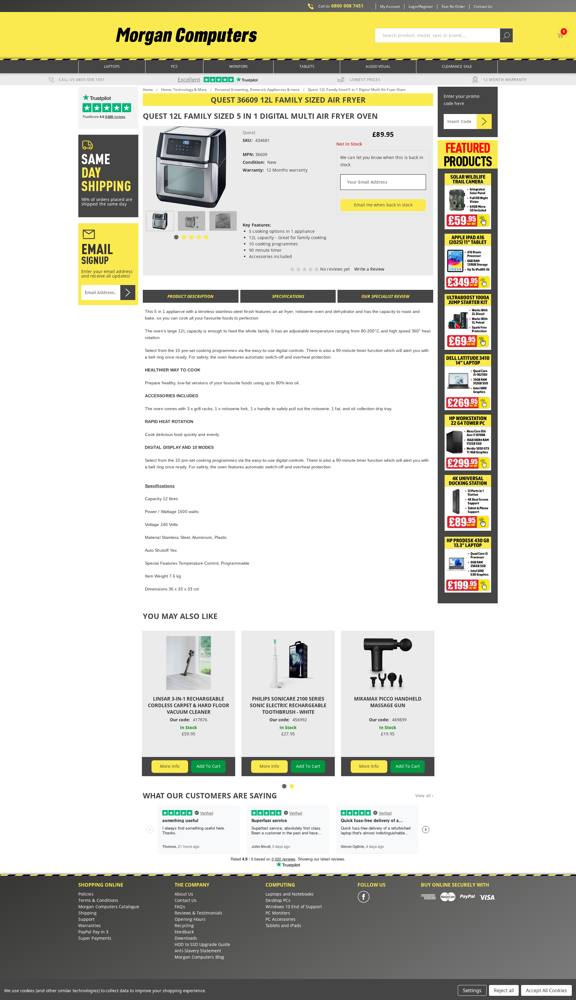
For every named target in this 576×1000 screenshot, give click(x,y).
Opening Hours (190, 919)
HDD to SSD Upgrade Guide (202, 944)
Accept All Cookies (546, 990)
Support (86, 919)
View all (424, 795)
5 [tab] (206, 237)
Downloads (186, 938)
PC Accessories (281, 919)
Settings (472, 990)
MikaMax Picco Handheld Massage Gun (388, 702)
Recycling (184, 925)
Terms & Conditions (98, 900)
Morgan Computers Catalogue (108, 906)
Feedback (184, 932)
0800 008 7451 (341, 6)
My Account (390, 6)
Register (426, 6)
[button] (468, 201)
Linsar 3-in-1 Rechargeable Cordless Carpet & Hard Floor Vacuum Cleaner (188, 705)
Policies (86, 894)
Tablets (307, 66)
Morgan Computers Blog (199, 957)
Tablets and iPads (283, 925)
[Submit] (484, 121)
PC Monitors (278, 913)
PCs (174, 66)
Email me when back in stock (383, 205)
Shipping (87, 913)
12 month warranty (505, 79)
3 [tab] (191, 237)
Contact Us (483, 6)
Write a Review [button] (369, 269)
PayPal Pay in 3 (93, 932)
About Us (184, 894)
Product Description (190, 296)
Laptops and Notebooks (290, 894)
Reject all (504, 990)
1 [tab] (176, 237)
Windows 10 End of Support (294, 906)
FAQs (180, 906)
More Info (170, 766)
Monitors (238, 66)
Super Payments (94, 938)
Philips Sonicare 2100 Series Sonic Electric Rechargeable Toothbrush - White (288, 705)
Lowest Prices (365, 79)
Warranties (89, 925)
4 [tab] (198, 237)
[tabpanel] (160, 221)
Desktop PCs (278, 900)
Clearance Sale (457, 66)
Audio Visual (378, 66)
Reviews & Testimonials (198, 913)
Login (413, 6)
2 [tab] (184, 237)
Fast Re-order (453, 6)
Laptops (112, 66)
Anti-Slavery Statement (198, 950)
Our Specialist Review (386, 296)
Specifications (288, 296)
